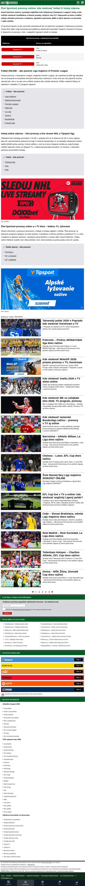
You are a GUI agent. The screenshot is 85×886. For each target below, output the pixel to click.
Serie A (8, 116)
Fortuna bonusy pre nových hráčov (13, 825)
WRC (5, 799)
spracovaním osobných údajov (21, 609)
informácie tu (31, 864)
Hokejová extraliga (9, 771)
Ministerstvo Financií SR (17, 871)
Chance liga (10, 123)
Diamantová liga (8, 759)
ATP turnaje (7, 765)
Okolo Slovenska (8, 793)
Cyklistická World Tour (10, 796)
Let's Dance (7, 802)
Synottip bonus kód (9, 841)
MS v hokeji (7, 775)
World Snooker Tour (9, 784)
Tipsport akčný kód (9, 822)
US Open (6, 733)
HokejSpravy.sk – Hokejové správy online (16, 624)
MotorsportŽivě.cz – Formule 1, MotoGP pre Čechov (55, 645)
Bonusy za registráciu (10, 853)
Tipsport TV (17, 49)
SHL (7, 166)
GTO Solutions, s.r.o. (6, 878)
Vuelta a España (8, 714)
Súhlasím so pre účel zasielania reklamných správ (28, 609)
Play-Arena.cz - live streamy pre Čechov (16, 645)
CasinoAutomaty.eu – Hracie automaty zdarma (54, 624)
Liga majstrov (10, 97)
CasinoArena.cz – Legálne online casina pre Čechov (56, 636)
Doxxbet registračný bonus (11, 832)
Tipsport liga (10, 162)
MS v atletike (7, 805)
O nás (2, 875)
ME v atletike (7, 809)
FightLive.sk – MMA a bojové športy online (16, 630)
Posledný (53, 592)
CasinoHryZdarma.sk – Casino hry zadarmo (17, 636)
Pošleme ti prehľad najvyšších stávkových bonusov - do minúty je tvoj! (30, 602)
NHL (7, 170)
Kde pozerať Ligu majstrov (11, 717)
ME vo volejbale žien (10, 720)
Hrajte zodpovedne (46, 862)
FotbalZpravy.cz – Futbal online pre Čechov (53, 630)
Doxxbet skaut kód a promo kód (13, 835)
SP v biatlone (10, 260)
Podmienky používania (33, 875)
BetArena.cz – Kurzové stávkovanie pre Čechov (54, 639)
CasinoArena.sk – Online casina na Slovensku (54, 627)
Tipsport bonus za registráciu (12, 819)
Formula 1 (9, 252)
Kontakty (8, 875)
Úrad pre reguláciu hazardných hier (35, 871)
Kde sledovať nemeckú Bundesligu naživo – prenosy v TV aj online (60, 420)
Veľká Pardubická (9, 778)
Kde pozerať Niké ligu (10, 727)
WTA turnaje (7, 768)
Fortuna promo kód (9, 829)
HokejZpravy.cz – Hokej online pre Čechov (53, 633)
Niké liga (8, 108)
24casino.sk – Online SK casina (14, 642)
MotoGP (6, 781)
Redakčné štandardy (19, 875)
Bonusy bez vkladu (9, 850)
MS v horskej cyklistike (10, 730)
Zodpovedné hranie (51, 871)
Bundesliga (9, 119)
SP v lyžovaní (10, 256)
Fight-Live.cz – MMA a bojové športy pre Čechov (54, 642)
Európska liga (8, 747)
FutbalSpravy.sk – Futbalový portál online (16, 627)
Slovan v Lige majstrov (10, 711)
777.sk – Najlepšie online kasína (14, 639)
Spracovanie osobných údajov (49, 875)
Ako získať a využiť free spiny (12, 856)
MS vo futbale (8, 812)
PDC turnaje (7, 787)
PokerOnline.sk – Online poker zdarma (16, 633)
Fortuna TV (17, 57)
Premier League (11, 104)
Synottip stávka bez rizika (11, 838)
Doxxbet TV (17, 64)
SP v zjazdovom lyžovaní (11, 756)
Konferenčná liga (8, 750)
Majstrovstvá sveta (13, 100)
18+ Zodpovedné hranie (67, 875)
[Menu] (82, 2)
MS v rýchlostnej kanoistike (11, 736)
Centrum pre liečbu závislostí (65, 871)
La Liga (8, 112)
